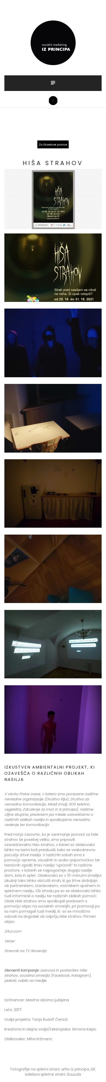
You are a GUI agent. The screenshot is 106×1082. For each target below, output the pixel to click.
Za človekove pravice (53, 145)
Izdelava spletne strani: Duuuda (53, 1074)
